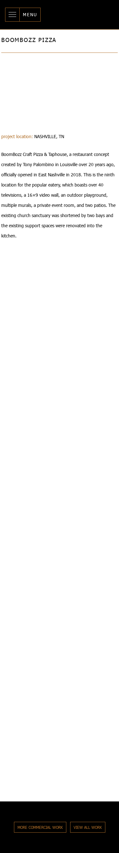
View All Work (88, 827)
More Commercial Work (40, 827)
